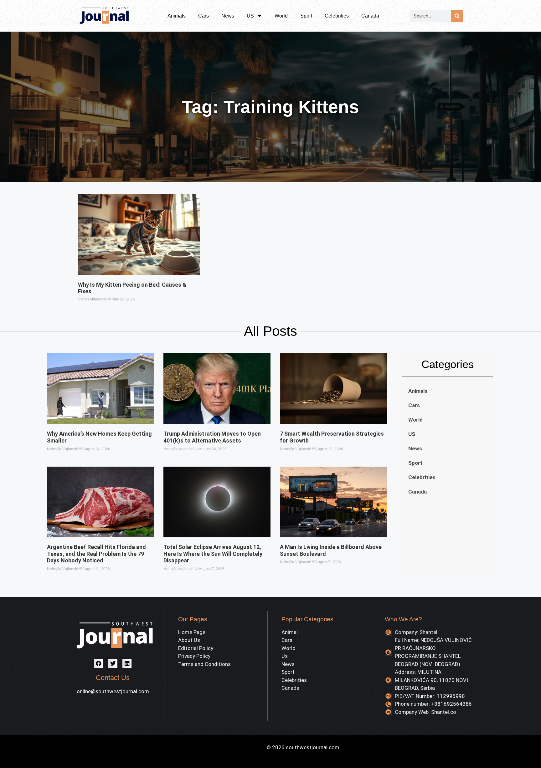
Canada (370, 15)
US (250, 15)
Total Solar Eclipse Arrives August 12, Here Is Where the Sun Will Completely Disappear (212, 554)
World (281, 15)
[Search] (457, 16)
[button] (98, 663)
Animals (176, 15)
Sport (306, 15)
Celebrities (337, 15)
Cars (203, 15)
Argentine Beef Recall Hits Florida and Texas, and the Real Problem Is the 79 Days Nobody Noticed (96, 554)
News (227, 15)
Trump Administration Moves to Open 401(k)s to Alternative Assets (212, 437)
